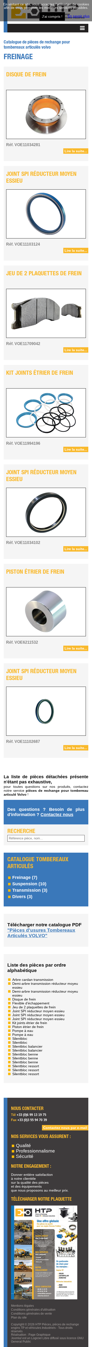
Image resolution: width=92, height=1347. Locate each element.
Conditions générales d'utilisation (33, 1309)
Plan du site (19, 1317)
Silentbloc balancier (27, 1046)
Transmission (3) (29, 890)
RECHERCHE (21, 831)
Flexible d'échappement (30, 1003)
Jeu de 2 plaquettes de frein (44, 273)
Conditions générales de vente (31, 1313)
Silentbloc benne (25, 1054)
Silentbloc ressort (25, 1066)
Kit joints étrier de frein (39, 373)
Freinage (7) (24, 877)
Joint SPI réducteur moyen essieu (41, 178)
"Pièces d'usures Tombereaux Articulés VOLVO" (41, 933)
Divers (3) (22, 896)
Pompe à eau (22, 1031)
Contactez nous (56, 814)
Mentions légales (22, 1305)
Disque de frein (26, 74)
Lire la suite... (76, 151)
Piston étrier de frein (35, 572)
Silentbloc (19, 1039)
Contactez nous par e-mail (65, 1128)
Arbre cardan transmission (32, 980)
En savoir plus (79, 16)
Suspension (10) (29, 883)
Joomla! (16, 1338)
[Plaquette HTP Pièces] (44, 1298)
